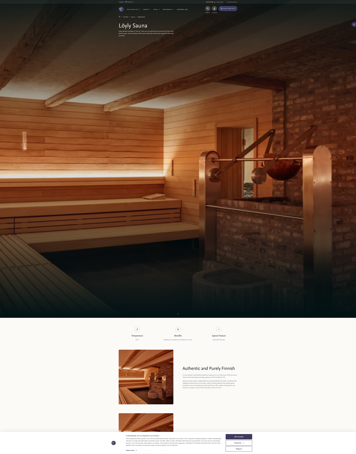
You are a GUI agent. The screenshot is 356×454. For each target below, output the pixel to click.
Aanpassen (238, 443)
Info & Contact (232, 2)
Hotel (155, 9)
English (130, 2)
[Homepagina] (120, 17)
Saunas (133, 17)
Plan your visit (133, 9)
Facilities (125, 17)
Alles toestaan (239, 437)
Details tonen (130, 450)
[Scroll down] (178, 314)
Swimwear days (182, 9)
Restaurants (167, 9)
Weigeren (239, 449)
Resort (146, 9)
